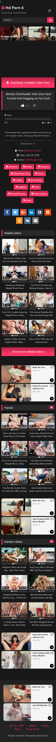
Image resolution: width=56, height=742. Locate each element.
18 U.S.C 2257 (16, 726)
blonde (29, 166)
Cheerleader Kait (33, 160)
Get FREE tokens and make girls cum (10, 37)
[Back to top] (47, 734)
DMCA (32, 726)
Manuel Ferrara (18, 193)
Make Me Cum (35, 37)
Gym (36, 187)
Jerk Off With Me (39, 705)
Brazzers (13, 166)
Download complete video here (30, 82)
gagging (22, 187)
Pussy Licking (40, 193)
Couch (41, 173)
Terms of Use (32, 729)
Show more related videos (28, 351)
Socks (28, 200)
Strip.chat (4, 39)
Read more (26, 143)
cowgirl (19, 180)
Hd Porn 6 (14, 7)
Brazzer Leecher (32, 150)
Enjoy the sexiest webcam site (40, 387)
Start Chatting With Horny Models (41, 520)
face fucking (36, 180)
